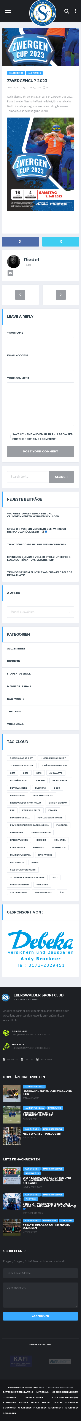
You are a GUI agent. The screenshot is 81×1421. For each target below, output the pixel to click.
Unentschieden (19, 884)
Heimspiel (59, 840)
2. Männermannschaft (55, 765)
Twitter (28, 1059)
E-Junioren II (55, 1408)
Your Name (15, 332)
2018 (26, 773)
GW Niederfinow (41, 832)
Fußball (61, 825)
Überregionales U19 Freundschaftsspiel (38, 1114)
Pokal (35, 862)
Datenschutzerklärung (18, 1392)
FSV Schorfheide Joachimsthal (29, 825)
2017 (12, 773)
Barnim (40, 780)
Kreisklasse (17, 847)
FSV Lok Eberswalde (50, 817)
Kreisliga (38, 847)
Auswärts (55, 773)
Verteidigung (18, 892)
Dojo (57, 788)
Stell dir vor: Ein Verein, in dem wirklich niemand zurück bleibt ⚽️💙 (36, 530)
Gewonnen (16, 832)
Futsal (46, 1402)
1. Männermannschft (53, 758)
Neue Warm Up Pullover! (42, 1133)
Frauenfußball (19, 673)
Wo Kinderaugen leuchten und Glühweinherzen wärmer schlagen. (33, 515)
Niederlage (17, 862)
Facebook (12, 1059)
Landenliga (59, 847)
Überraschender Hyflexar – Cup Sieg (47, 1093)
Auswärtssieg (19, 780)
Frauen (52, 810)
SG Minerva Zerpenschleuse (27, 877)
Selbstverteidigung (23, 870)
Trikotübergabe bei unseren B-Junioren (36, 544)
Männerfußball (19, 686)
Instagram (46, 1059)
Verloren (42, 884)
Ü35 (62, 892)
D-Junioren (9, 1397)
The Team (14, 711)
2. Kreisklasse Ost (21, 765)
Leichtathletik (34, 1397)
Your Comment (18, 378)
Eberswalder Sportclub (25, 803)
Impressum (42, 1392)
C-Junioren (9, 1413)
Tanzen (57, 1402)
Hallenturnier (19, 840)
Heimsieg (41, 840)
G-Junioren (9, 1408)
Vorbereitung (43, 892)
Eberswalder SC (43, 795)
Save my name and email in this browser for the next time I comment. (42, 437)
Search (61, 477)
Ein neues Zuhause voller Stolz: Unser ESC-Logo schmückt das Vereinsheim (39, 558)
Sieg (54, 877)
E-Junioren (71, 1408)
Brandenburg (60, 780)
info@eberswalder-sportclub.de (31, 1035)
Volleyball (15, 724)
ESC (12, 810)
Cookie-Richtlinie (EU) (65, 1392)
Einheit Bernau (58, 803)
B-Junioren (9, 1402)
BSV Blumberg (18, 788)
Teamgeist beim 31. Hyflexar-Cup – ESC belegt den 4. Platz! (39, 574)
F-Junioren (39, 1408)
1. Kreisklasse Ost (21, 758)
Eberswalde (17, 795)
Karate (23, 1402)
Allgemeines (16, 648)
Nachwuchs (15, 698)
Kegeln (35, 1402)
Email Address (18, 355)
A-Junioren (71, 1402)
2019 (39, 773)
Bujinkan (13, 661)
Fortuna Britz (31, 810)
